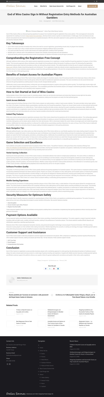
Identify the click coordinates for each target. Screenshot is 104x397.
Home (41, 347)
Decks (43, 353)
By (53, 260)
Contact (43, 386)
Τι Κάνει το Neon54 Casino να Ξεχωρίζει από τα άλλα (24, 311)
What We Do (43, 350)
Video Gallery (45, 377)
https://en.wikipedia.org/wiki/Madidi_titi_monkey (19, 147)
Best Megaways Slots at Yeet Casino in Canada (24, 322)
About (41, 374)
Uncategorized (45, 260)
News (43, 383)
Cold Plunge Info (44, 371)
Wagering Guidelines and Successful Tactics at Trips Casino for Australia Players (86, 312)
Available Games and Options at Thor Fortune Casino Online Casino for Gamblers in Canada (56, 323)
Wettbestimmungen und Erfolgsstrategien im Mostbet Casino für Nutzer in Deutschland (55, 313)
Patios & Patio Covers (47, 365)
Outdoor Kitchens (46, 362)
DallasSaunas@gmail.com (14, 1)
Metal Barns (44, 359)
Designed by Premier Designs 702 (46, 393)
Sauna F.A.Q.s (45, 380)
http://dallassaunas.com (22, 280)
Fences (43, 356)
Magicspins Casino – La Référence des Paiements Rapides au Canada (86, 323)
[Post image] (10, 312)
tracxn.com (9, 67)
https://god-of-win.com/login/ (34, 36)
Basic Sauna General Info (47, 368)
